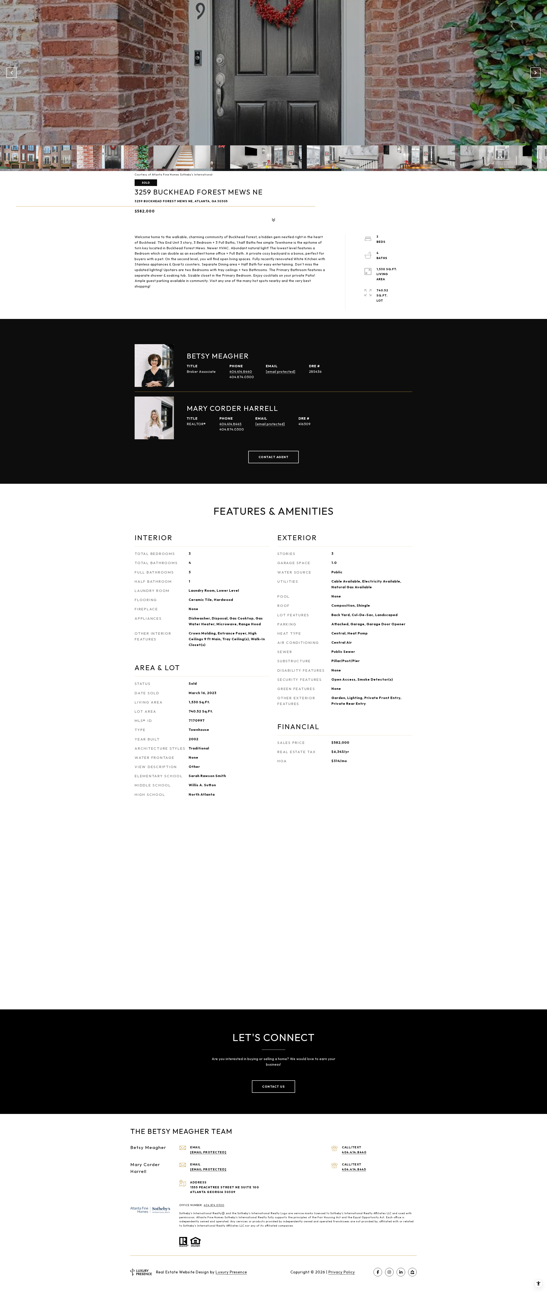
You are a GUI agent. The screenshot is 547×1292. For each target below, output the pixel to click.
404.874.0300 (214, 1205)
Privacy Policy (341, 1272)
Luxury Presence (231, 1272)
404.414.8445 (230, 424)
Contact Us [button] (273, 1086)
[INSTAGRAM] (389, 1272)
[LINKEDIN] (401, 1272)
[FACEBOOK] (377, 1272)
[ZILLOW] (412, 1272)
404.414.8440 (240, 371)
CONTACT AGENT (274, 457)
